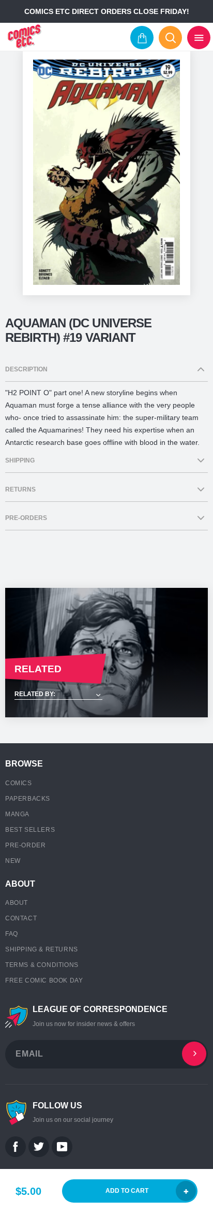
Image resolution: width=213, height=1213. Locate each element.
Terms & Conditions (42, 965)
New (13, 860)
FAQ (11, 933)
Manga (17, 814)
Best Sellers (30, 829)
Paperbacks (27, 798)
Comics (18, 783)
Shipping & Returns (41, 949)
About (16, 902)
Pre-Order (25, 845)
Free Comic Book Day (44, 980)
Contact (21, 918)
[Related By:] (106, 695)
